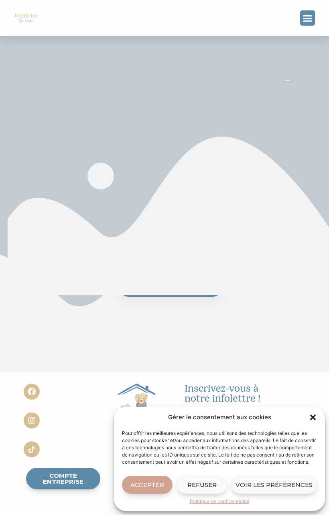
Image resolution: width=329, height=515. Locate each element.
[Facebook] (32, 392)
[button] (313, 417)
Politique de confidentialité (220, 501)
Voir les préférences (274, 485)
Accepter (147, 485)
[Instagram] (32, 420)
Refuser (202, 485)
